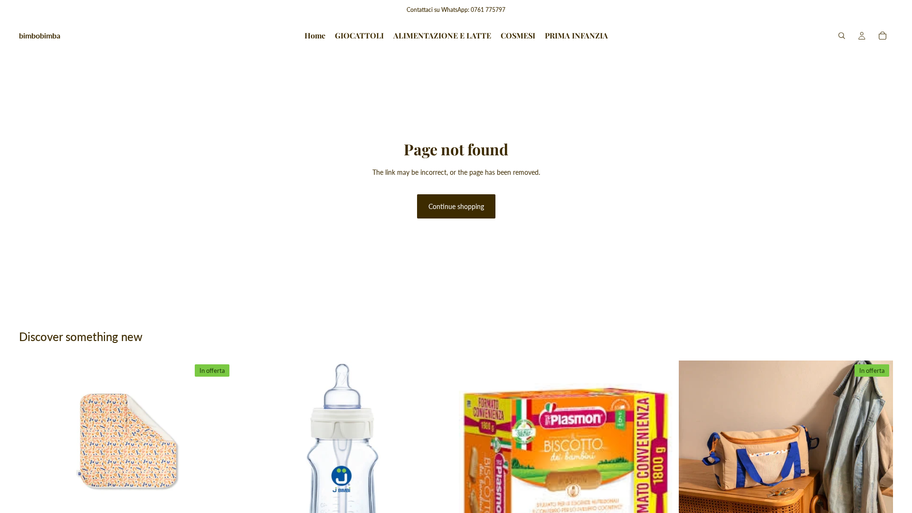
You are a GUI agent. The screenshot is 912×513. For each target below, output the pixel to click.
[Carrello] (882, 35)
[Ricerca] (841, 35)
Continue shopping (456, 206)
